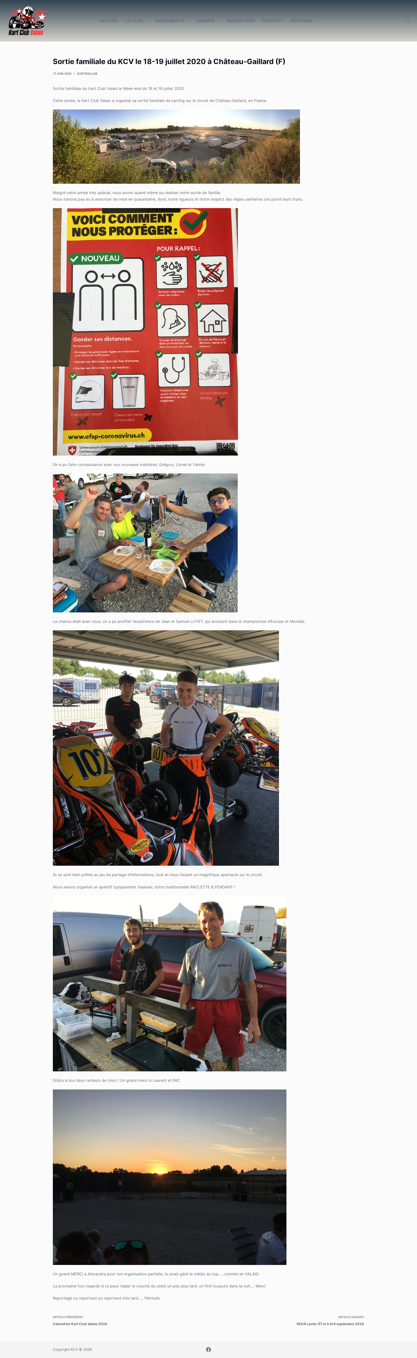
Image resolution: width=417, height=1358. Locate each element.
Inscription (241, 20)
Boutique (301, 20)
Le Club (134, 20)
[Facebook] (208, 1349)
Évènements (170, 20)
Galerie (205, 20)
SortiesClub (87, 73)
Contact (272, 20)
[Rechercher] (408, 21)
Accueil (108, 20)
